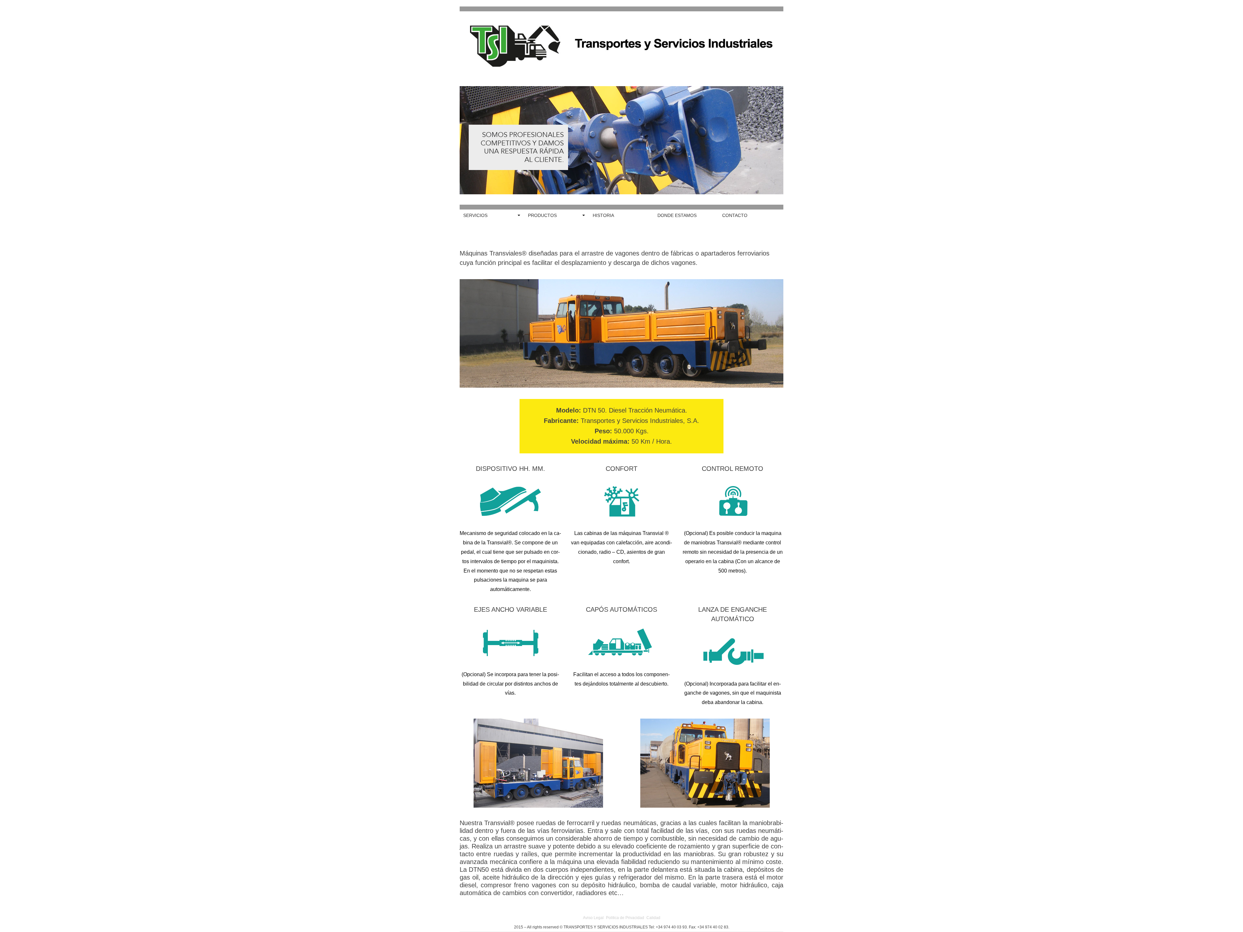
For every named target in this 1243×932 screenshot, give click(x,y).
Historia (603, 215)
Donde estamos (677, 215)
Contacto (734, 215)
